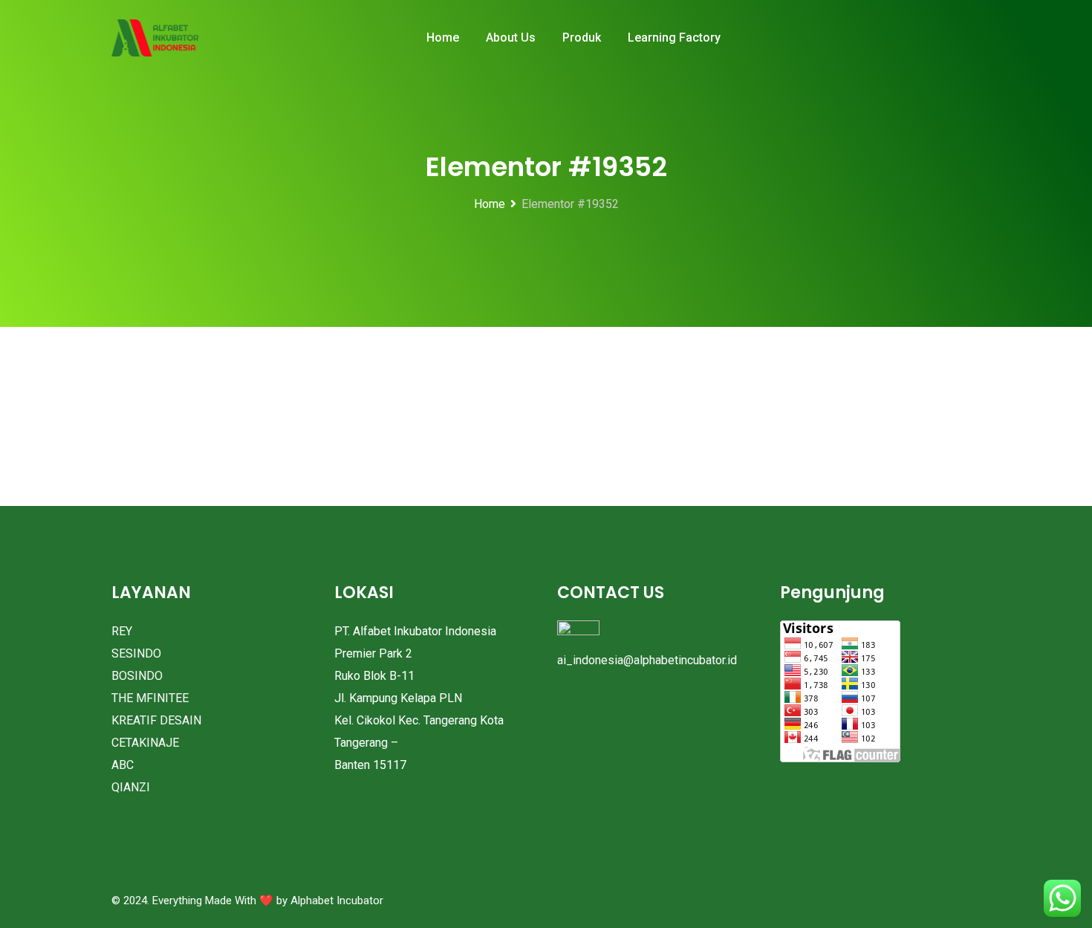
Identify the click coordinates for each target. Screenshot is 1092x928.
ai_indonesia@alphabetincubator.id (647, 660)
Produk (581, 37)
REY (121, 631)
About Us (511, 37)
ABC (122, 765)
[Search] (959, 39)
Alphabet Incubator (336, 900)
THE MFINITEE (150, 698)
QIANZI (130, 787)
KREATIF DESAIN (156, 720)
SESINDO (136, 653)
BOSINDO (137, 676)
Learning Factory (674, 37)
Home (442, 37)
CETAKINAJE (145, 743)
